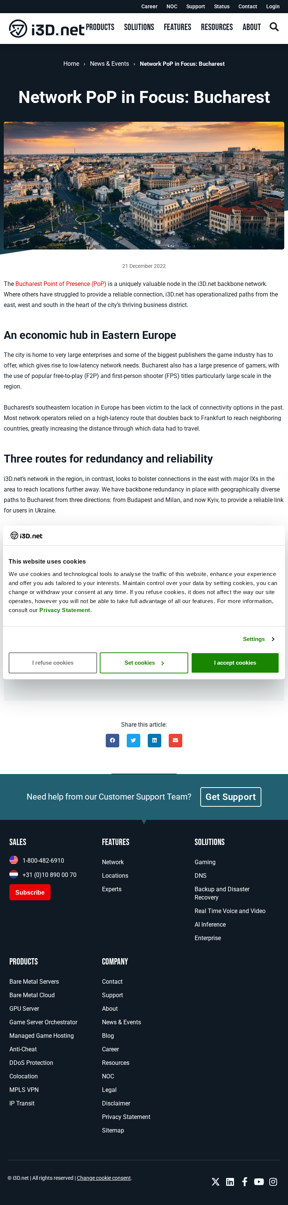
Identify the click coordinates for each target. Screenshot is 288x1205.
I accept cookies (235, 662)
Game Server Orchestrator (43, 1022)
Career (149, 6)
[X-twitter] (215, 1182)
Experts (112, 889)
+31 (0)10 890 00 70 (49, 874)
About (110, 1008)
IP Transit (21, 1103)
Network (113, 862)
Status (222, 6)
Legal (109, 1089)
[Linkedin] (230, 1182)
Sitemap (113, 1130)
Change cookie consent (104, 1178)
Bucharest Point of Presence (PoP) (60, 283)
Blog (108, 1035)
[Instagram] (273, 1182)
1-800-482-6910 (43, 860)
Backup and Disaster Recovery (222, 893)
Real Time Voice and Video (230, 911)
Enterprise (208, 938)
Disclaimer (116, 1103)
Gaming (205, 862)
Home (71, 63)
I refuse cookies (53, 662)
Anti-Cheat (23, 1049)
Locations (115, 875)
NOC (171, 6)
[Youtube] (259, 1182)
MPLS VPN (24, 1089)
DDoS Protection (31, 1062)
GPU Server (24, 1008)
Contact (247, 6)
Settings (254, 639)
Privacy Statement (64, 610)
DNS (201, 875)
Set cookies (139, 662)
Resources (115, 1062)
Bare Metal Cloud (32, 995)
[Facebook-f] (244, 1182)
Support (195, 6)
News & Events (109, 63)
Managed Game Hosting (41, 1035)
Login (273, 6)
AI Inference (210, 924)
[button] (112, 740)
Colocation (23, 1076)
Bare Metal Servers (34, 981)
